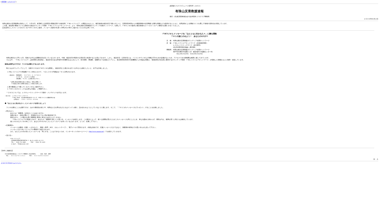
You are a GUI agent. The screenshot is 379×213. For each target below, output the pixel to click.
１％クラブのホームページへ (11, 163)
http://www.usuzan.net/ (96, 131)
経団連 (4, 2)
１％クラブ (11, 2)
